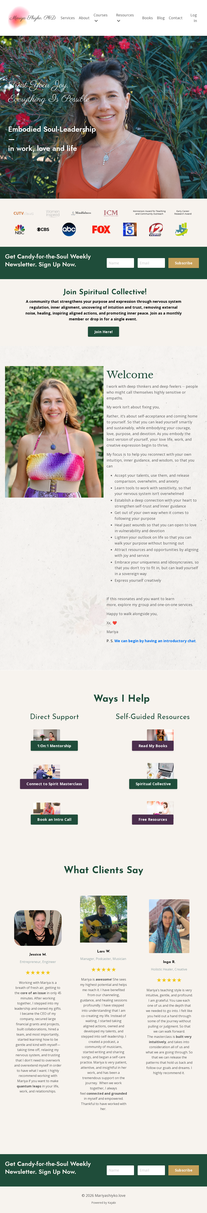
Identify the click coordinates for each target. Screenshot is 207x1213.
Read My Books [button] (152, 745)
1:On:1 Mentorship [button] (54, 745)
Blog (161, 17)
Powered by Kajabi (103, 1203)
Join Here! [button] (103, 331)
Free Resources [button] (152, 819)
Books (147, 17)
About (84, 17)
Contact (176, 17)
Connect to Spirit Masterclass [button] (54, 783)
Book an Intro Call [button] (54, 819)
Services (68, 17)
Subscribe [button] (183, 263)
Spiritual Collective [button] (153, 783)
